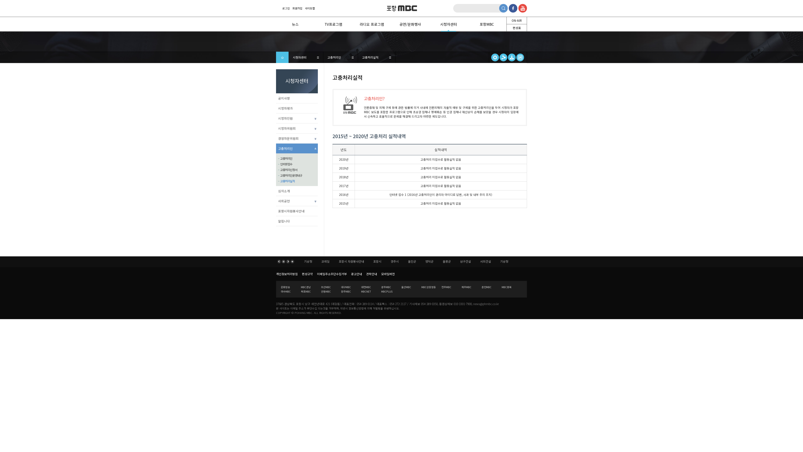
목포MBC (306, 291)
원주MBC (346, 291)
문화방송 (285, 287)
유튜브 (522, 8)
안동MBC (326, 291)
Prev (279, 261)
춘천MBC (486, 287)
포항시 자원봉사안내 (351, 261)
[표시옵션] (495, 57)
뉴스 (295, 24)
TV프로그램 (333, 24)
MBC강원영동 (428, 287)
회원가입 (297, 8)
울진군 (412, 261)
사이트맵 (310, 8)
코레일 (325, 261)
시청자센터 (448, 24)
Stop (283, 261)
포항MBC (401, 8)
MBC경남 (306, 287)
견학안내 (371, 274)
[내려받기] (512, 57)
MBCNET (366, 291)
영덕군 (429, 261)
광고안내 (356, 274)
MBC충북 (506, 287)
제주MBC (466, 287)
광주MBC (386, 287)
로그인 (286, 8)
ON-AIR (517, 20)
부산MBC (326, 287)
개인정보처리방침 (287, 274)
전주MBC (446, 287)
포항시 (377, 261)
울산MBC (406, 287)
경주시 (395, 261)
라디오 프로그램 (372, 24)
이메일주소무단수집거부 (332, 274)
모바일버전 (388, 274)
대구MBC (346, 287)
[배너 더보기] (292, 261)
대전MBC (366, 287)
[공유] (503, 57)
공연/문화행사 (410, 24)
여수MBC (286, 291)
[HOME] (282, 57)
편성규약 (307, 274)
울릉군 (447, 261)
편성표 (517, 28)
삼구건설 (465, 261)
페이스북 (513, 8)
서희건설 (485, 261)
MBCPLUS (387, 291)
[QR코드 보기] (520, 57)
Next (288, 261)
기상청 (308, 261)
